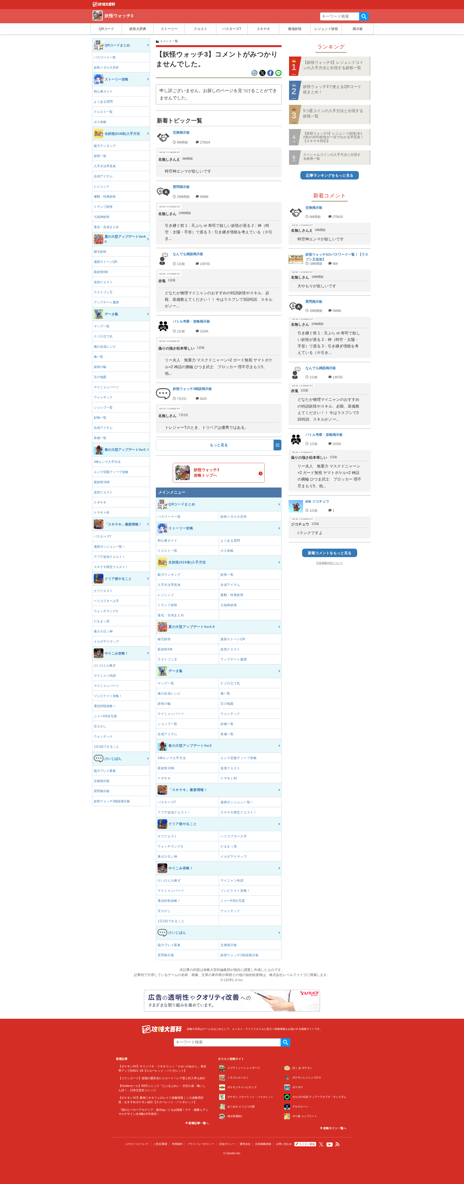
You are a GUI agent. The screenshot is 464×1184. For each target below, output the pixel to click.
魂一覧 (98, 357)
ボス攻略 (100, 122)
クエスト (200, 29)
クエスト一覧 (103, 112)
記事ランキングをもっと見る (329, 175)
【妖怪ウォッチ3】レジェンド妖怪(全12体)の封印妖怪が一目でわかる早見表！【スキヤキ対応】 (333, 137)
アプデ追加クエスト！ (109, 557)
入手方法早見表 (105, 166)
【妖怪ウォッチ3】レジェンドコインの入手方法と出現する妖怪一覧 (333, 65)
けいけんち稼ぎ (105, 665)
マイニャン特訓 (105, 675)
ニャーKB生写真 (105, 716)
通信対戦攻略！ (105, 706)
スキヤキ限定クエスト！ (111, 567)
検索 (364, 16)
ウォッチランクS (106, 611)
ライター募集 (307, 1144)
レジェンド (101, 186)
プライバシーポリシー (201, 1143)
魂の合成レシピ (105, 346)
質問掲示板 (101, 791)
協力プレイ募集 (105, 771)
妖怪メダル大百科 (106, 67)
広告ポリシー (227, 1143)
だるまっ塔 (101, 621)
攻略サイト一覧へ (334, 1128)
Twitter (321, 1144)
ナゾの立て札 (103, 336)
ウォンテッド (103, 397)
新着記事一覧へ (198, 1123)
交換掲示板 (101, 781)
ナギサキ (100, 502)
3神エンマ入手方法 (107, 462)
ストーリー (169, 29)
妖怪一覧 (100, 156)
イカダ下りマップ (106, 641)
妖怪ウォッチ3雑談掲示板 (112, 801)
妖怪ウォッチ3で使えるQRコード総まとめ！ (332, 89)
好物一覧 (100, 417)
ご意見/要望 (160, 1143)
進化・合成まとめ (106, 227)
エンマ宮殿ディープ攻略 (111, 472)
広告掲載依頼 (263, 1143)
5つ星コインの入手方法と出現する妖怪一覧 (333, 113)
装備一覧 (100, 438)
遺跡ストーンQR (105, 262)
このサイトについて (136, 1143)
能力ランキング (105, 146)
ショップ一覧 (103, 407)
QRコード (106, 29)
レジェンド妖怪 (326, 29)
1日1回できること (106, 746)
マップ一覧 (101, 326)
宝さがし (100, 726)
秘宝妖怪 (100, 251)
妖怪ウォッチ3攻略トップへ (206, 472)
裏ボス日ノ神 (103, 631)
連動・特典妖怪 (105, 196)
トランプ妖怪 (103, 206)
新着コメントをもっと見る (329, 553)
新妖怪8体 (101, 272)
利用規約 (177, 1143)
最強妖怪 (295, 29)
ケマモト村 (101, 512)
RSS (337, 1144)
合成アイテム (103, 176)
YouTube (329, 1144)
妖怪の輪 (100, 367)
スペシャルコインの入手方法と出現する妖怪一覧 (332, 156)
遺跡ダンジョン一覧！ (109, 546)
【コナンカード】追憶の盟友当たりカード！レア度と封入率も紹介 (161, 1078)
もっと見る (219, 445)
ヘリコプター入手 (106, 601)
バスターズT (231, 29)
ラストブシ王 (103, 292)
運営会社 (245, 1143)
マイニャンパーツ (106, 387)
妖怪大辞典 (137, 29)
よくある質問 (103, 101)
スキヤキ (263, 29)
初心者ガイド (103, 91)
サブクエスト (103, 591)
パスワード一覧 (105, 57)
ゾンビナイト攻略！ (108, 696)
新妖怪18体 (102, 482)
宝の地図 (100, 377)
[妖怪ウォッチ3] (104, 5)
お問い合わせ (284, 1143)
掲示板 (358, 29)
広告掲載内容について (329, 562)
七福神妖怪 (101, 217)
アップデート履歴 (106, 302)
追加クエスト (103, 282)
